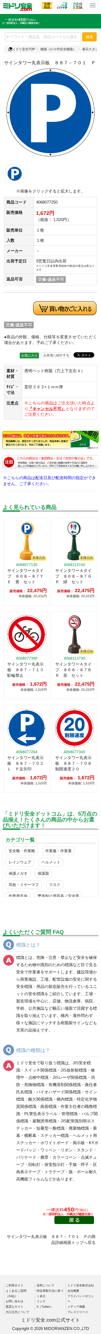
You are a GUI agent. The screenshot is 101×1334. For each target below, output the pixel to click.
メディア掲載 (76, 1306)
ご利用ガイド (14, 1285)
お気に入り (29, 355)
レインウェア (20, 862)
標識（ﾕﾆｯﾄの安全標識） (58, 49)
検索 (89, 37)
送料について (45, 1285)
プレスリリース (77, 1312)
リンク (41, 1301)
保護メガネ (18, 873)
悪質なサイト (14, 1306)
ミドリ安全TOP (23, 49)
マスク (54, 885)
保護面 (43, 873)
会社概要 (73, 1290)
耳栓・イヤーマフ (24, 885)
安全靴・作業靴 (22, 851)
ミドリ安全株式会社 (80, 1285)
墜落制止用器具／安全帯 (58, 896)
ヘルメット (50, 862)
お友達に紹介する (56, 355)
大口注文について (17, 1312)
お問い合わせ (14, 1301)
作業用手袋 (18, 896)
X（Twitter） (45, 1306)
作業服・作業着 (58, 851)
